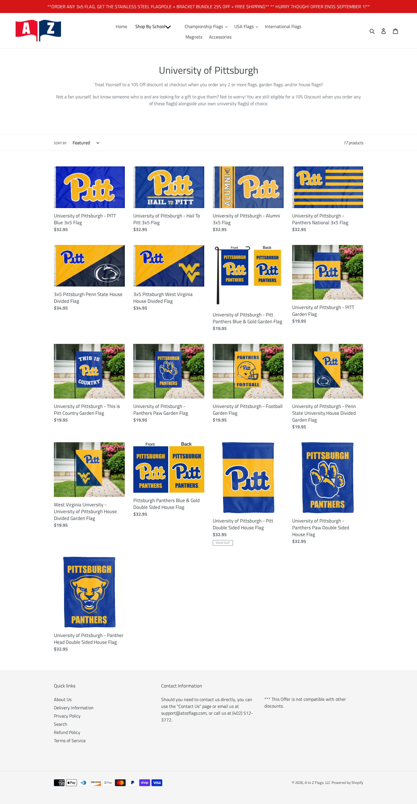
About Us (62, 699)
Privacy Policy (67, 715)
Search (60, 724)
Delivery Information (74, 707)
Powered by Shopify (347, 782)
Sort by (60, 143)
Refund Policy (67, 732)
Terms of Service (70, 740)
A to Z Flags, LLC (317, 782)
